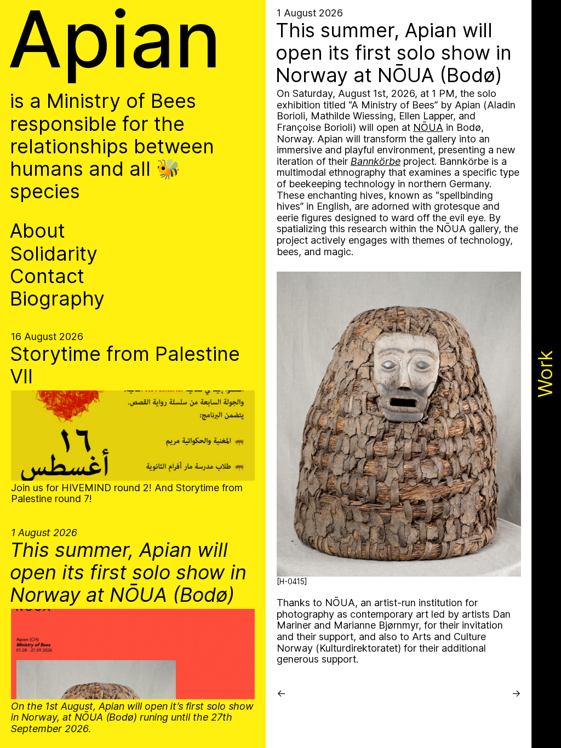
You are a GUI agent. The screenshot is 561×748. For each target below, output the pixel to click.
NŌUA (428, 127)
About (37, 231)
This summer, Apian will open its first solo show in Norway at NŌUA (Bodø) (128, 573)
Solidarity (54, 254)
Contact (47, 276)
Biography (57, 298)
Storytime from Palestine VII (125, 365)
